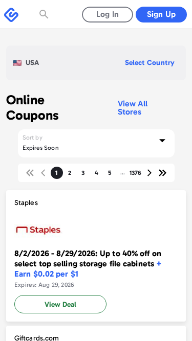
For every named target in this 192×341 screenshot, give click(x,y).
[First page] (30, 173)
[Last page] (162, 173)
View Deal (60, 304)
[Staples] (96, 256)
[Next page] (149, 173)
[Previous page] (43, 173)
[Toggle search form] (45, 14)
